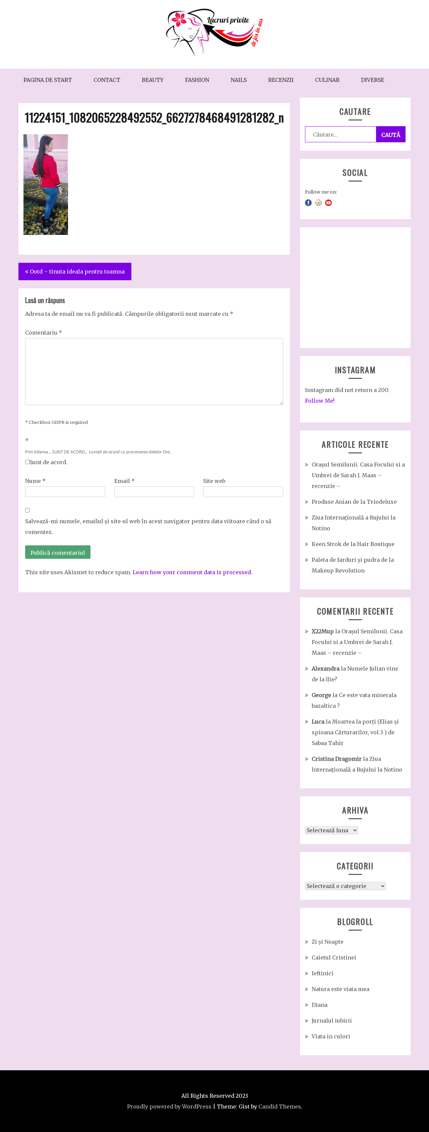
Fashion (197, 80)
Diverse (372, 80)
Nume (35, 481)
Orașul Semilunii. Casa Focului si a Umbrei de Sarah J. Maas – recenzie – (358, 475)
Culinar (327, 80)
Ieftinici (322, 973)
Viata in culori (331, 1036)
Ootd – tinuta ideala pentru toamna (77, 271)
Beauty (153, 80)
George (321, 695)
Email (124, 481)
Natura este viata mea (340, 989)
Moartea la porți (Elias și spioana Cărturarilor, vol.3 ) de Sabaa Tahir (355, 732)
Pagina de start (47, 80)
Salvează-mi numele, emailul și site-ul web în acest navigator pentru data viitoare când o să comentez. (148, 526)
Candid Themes (279, 1106)
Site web (214, 481)
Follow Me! (319, 400)
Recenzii (281, 80)
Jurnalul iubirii (332, 1020)
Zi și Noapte (328, 941)
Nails (239, 80)
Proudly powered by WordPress (169, 1106)
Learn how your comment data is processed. (192, 572)
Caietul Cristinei (334, 957)
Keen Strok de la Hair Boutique (353, 544)
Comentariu (43, 332)
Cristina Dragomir (337, 758)
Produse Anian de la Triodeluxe (354, 501)
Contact (107, 80)
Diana (319, 1004)
